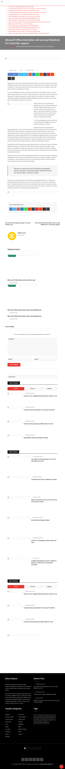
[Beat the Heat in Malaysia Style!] (19, 526)
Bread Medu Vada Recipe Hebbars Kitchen (36, 437)
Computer (36, 719)
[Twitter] (14, 209)
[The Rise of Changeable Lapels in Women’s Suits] (19, 546)
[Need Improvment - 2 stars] (9, 334)
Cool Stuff (21, 714)
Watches (7, 736)
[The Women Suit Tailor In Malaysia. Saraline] (19, 485)
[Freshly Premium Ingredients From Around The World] (15, 413)
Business (7, 714)
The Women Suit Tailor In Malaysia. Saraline (44, 479)
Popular (32, 388)
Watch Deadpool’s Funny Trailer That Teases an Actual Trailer (24, 16)
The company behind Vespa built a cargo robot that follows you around (27, 12)
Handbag (20, 724)
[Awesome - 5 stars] (12, 334)
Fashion (20, 722)
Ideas (19, 726)
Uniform (20, 734)
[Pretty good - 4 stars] (11, 334)
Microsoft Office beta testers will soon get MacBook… (25, 310)
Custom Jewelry (9, 717)
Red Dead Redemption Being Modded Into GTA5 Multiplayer (23, 26)
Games (53, 719)
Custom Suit (21, 719)
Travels (7, 734)
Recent (16, 388)
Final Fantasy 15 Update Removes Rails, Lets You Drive (22, 29)
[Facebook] (11, 209)
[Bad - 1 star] (7, 334)
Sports (46, 722)
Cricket (43, 719)
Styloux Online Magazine (46, 764)
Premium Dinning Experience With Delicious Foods (38, 424)
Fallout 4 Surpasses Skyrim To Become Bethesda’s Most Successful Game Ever (29, 22)
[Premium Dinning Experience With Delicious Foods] (15, 427)
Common (49, 388)
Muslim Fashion (22, 729)
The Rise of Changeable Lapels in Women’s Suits (21, 7)
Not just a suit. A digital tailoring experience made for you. (40, 396)
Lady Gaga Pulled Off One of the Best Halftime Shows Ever (23, 10)
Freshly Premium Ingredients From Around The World (39, 410)
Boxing (53, 716)
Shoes (20, 731)
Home (7, 46)
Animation (42, 716)
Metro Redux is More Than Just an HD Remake (20, 24)
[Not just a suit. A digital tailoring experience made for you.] (15, 399)
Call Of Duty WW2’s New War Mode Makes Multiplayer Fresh (23, 18)
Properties (8, 731)
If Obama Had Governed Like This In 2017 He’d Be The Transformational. (27, 8)
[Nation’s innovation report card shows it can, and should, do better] (19, 506)
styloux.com (22, 233)
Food (6, 724)
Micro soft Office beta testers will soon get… (22, 280)
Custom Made (22, 717)
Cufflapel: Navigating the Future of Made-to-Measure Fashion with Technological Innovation (44, 562)
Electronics (13, 46)
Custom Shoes (9, 719)
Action (36, 716)
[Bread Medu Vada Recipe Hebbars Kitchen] (15, 440)
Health (7, 726)
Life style (7, 729)
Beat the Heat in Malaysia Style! (40, 520)
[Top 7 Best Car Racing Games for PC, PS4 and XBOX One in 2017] (19, 465)
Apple (48, 716)
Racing (41, 722)
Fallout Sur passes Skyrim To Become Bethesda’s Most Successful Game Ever (28, 33)
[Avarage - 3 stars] (10, 334)
